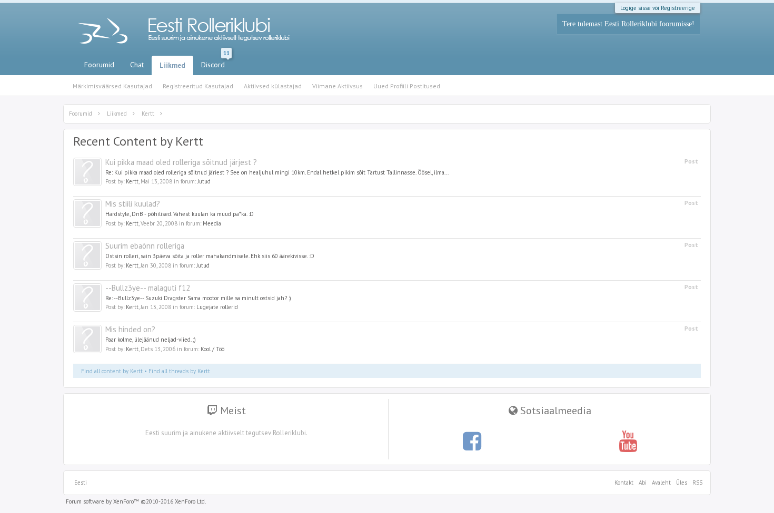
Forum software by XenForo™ (136, 501)
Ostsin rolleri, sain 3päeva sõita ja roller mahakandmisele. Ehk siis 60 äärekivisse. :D (209, 256)
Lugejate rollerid (217, 307)
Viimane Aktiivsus (337, 86)
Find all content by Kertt (112, 371)
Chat (137, 64)
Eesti (80, 482)
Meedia (212, 223)
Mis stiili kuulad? (132, 204)
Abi (643, 482)
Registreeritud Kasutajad (198, 86)
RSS (696, 482)
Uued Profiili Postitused (406, 86)
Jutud (204, 181)
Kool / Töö (212, 349)
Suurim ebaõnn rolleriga (144, 246)
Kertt (132, 181)
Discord (215, 62)
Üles (681, 482)
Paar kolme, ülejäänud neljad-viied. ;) (150, 339)
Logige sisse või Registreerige (657, 8)
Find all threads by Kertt (179, 371)
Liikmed (172, 65)
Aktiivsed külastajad (273, 86)
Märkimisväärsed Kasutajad (112, 86)
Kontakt (623, 482)
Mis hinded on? (130, 329)
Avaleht (661, 482)
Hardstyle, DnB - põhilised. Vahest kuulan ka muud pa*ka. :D (179, 214)
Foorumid (99, 64)
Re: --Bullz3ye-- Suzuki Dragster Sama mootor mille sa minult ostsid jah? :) (198, 298)
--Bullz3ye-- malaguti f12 (147, 288)
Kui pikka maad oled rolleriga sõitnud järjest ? (181, 162)
